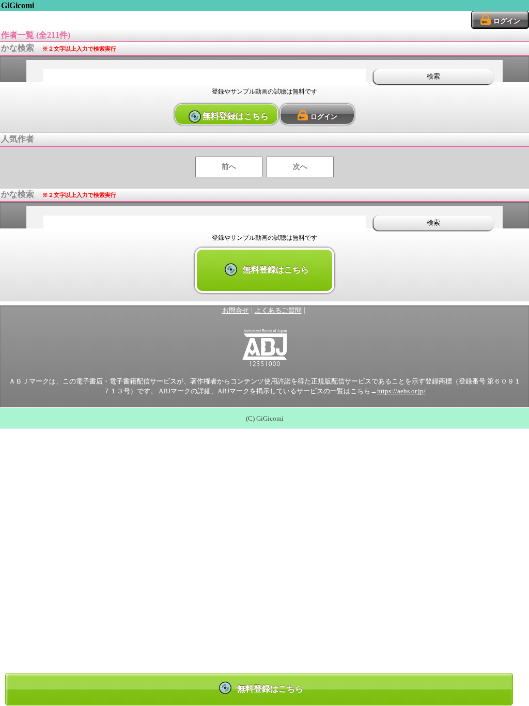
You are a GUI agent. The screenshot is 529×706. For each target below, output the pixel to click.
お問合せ (235, 310)
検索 (433, 76)
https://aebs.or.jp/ (401, 391)
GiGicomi (17, 5)
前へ (229, 167)
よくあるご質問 (278, 310)
